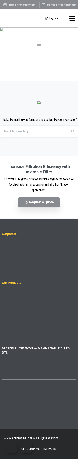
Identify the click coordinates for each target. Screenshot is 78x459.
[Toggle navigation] (72, 18)
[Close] (70, 450)
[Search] (73, 131)
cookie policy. (21, 455)
